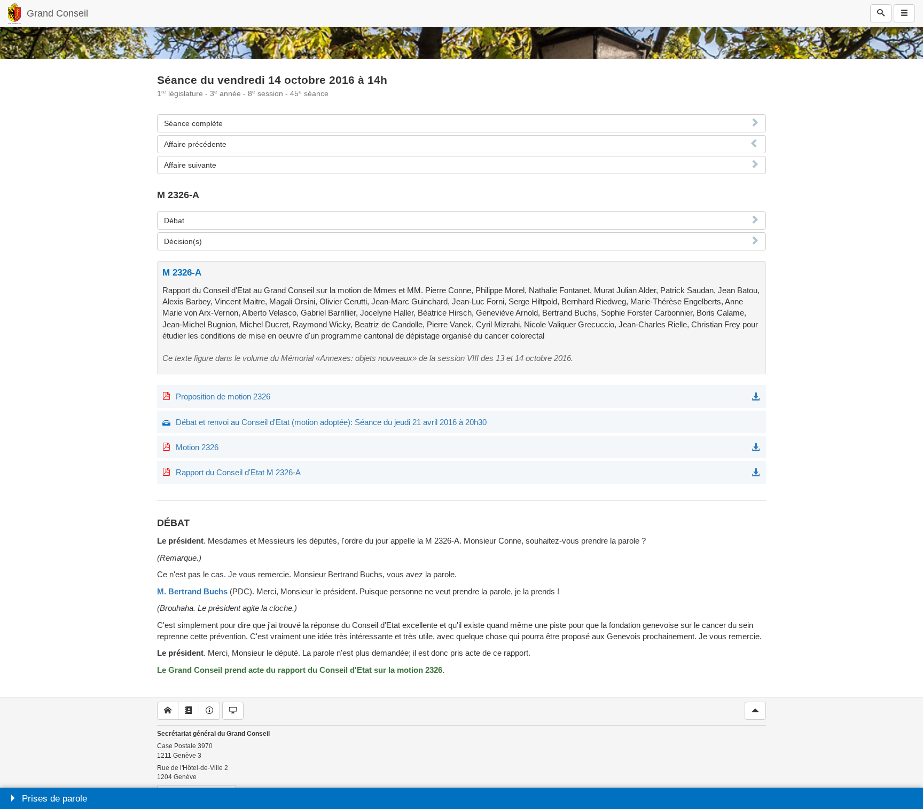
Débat (174, 220)
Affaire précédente (195, 144)
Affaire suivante (190, 165)
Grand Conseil (57, 13)
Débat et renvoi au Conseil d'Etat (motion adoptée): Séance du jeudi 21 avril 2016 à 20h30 (331, 422)
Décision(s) (183, 241)
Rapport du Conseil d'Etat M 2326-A (238, 472)
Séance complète (193, 123)
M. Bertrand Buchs (192, 591)
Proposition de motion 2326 (223, 396)
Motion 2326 (197, 447)
